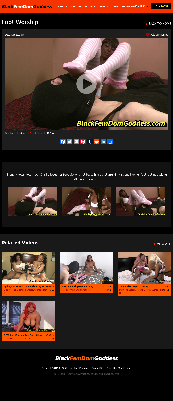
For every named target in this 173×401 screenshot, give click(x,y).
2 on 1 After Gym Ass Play (133, 286)
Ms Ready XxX (68, 290)
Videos (62, 6)
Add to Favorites (159, 34)
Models (90, 6)
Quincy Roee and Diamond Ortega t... (25, 286)
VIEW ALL (164, 243)
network (128, 6)
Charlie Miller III (83, 290)
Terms (45, 368)
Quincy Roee (10, 290)
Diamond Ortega (25, 290)
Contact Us (97, 368)
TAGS (115, 6)
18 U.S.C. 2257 (59, 368)
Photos (76, 6)
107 (49, 133)
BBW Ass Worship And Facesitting (23, 335)
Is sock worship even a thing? (77, 286)
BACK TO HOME (160, 23)
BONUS (103, 6)
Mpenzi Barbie (143, 290)
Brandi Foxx (36, 133)
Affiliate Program (79, 368)
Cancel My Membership (118, 368)
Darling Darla (10, 338)
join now (161, 6)
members (140, 6)
